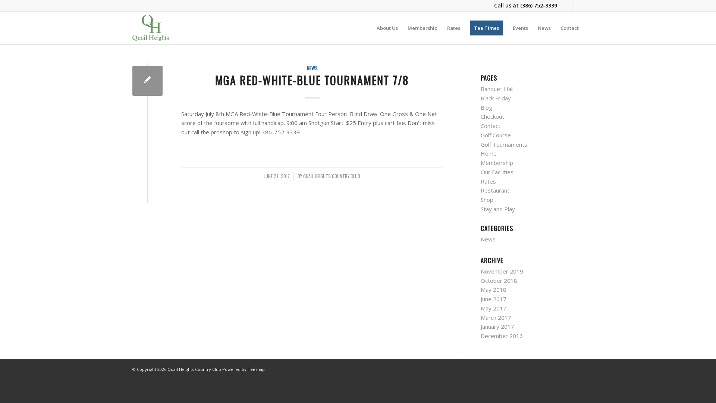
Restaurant (495, 190)
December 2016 (502, 336)
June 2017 (493, 299)
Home (489, 153)
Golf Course (496, 135)
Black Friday (496, 98)
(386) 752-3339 (538, 5)
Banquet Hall (497, 89)
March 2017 (496, 317)
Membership (497, 162)
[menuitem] (387, 28)
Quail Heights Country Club (331, 176)
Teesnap (256, 369)
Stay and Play (498, 209)
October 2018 (499, 280)
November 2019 (502, 271)
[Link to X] (578, 5)
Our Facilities (497, 172)
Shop (487, 199)
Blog (486, 107)
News (312, 68)
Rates (488, 181)
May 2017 (493, 308)
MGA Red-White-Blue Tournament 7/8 (312, 80)
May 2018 (493, 289)
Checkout (492, 116)
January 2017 (497, 326)
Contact (490, 125)
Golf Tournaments (504, 144)
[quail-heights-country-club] (150, 28)
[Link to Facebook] (566, 5)
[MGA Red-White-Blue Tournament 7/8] (147, 81)
